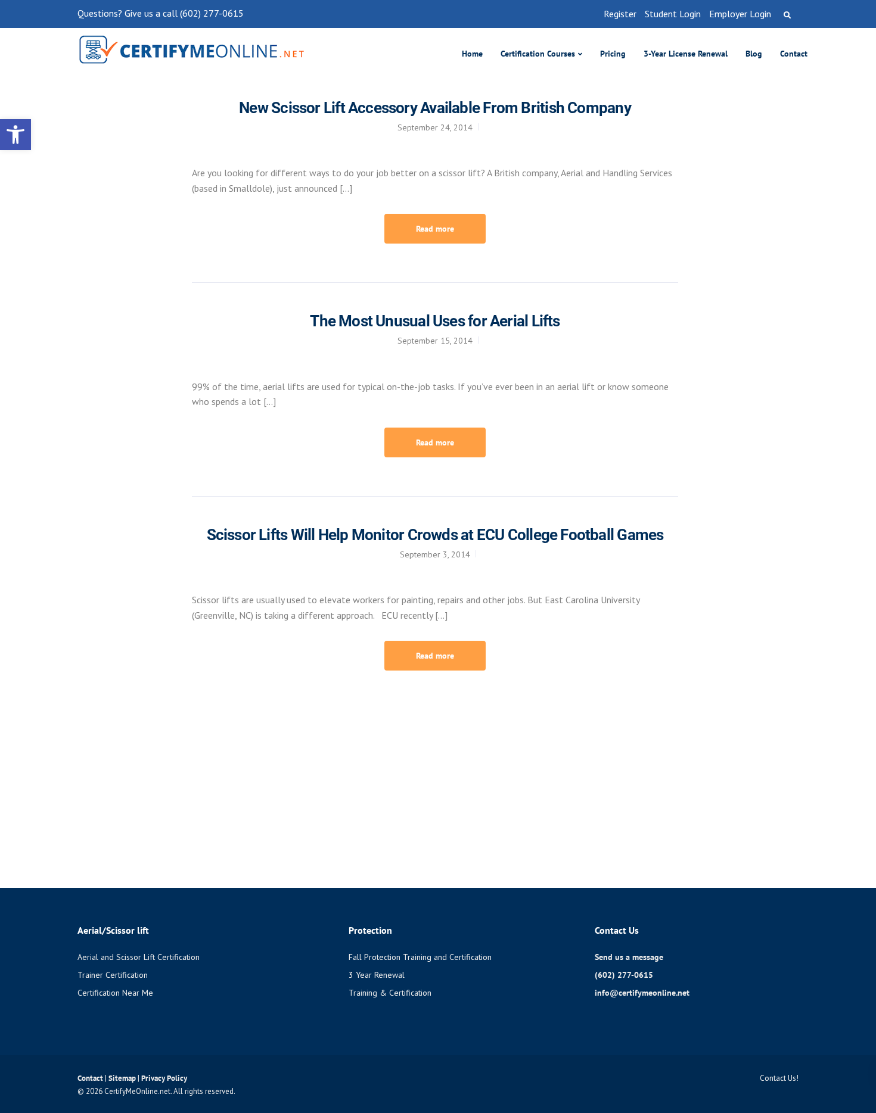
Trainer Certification (112, 974)
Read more (435, 228)
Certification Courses (538, 53)
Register (620, 14)
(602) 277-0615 (624, 974)
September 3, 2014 (435, 554)
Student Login (673, 14)
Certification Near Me (115, 992)
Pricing (613, 53)
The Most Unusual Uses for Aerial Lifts (435, 321)
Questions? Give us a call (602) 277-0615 (160, 13)
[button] (15, 134)
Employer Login (740, 14)
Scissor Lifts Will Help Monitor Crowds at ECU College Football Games (435, 535)
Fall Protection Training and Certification (420, 957)
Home (472, 53)
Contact (793, 53)
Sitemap (123, 1078)
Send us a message (629, 957)
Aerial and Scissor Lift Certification (138, 957)
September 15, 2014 (435, 340)
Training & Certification (390, 992)
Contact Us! (779, 1078)
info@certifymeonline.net (642, 992)
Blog (753, 53)
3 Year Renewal (377, 974)
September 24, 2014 (435, 127)
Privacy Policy (164, 1078)
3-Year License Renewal (686, 53)
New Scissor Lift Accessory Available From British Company (435, 108)
